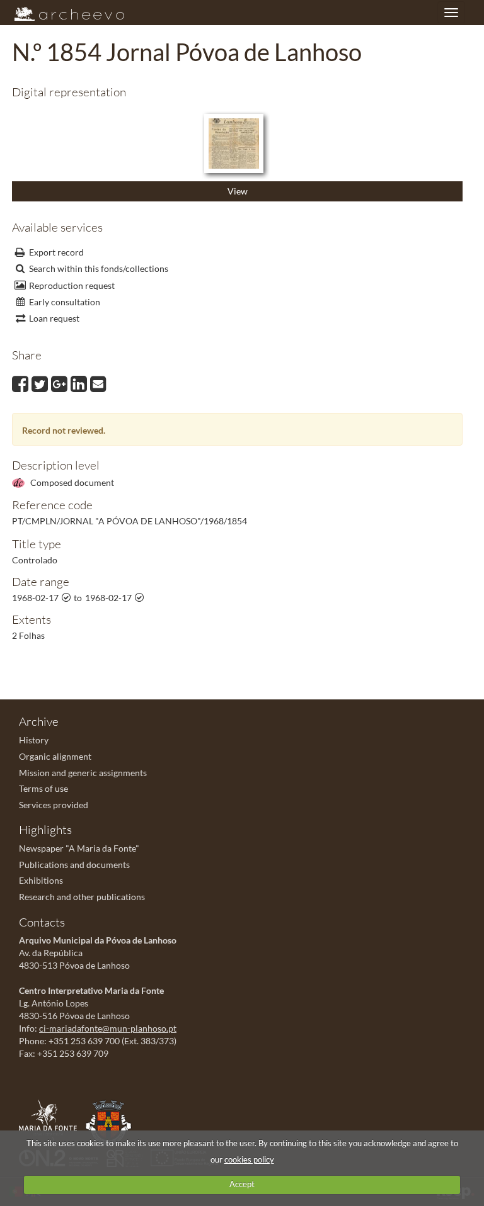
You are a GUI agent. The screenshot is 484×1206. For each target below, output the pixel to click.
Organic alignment (55, 756)
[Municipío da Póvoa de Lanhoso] (111, 1121)
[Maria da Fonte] (51, 1121)
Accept (242, 1184)
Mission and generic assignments (83, 772)
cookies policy (249, 1159)
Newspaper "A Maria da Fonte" (79, 848)
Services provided (53, 804)
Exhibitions (41, 880)
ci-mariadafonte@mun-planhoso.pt (107, 1028)
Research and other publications (82, 896)
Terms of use (43, 788)
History (34, 740)
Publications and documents (74, 864)
